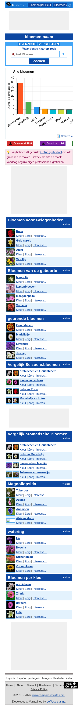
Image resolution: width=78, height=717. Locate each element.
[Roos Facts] (10, 233)
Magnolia (22, 277)
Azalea (20, 499)
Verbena (21, 305)
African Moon (25, 518)
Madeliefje (23, 334)
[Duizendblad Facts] (10, 559)
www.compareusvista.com (48, 695)
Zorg (27, 235)
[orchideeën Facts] (10, 586)
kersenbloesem (26, 286)
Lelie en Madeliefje (32, 454)
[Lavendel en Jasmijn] (12, 465)
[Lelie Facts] (10, 614)
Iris (18, 538)
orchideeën (23, 584)
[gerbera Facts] (10, 605)
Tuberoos (22, 490)
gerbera (21, 602)
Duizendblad (24, 556)
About (19, 685)
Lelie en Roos (29, 389)
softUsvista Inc (56, 701)
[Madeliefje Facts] (10, 336)
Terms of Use (62, 685)
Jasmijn (21, 353)
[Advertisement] (39, 20)
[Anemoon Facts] (10, 511)
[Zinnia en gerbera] (12, 382)
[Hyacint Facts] (10, 549)
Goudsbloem (24, 325)
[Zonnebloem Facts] (10, 568)
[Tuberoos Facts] (10, 492)
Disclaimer (45, 685)
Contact (31, 685)
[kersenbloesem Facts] (10, 288)
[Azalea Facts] (10, 502)
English (10, 678)
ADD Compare (71, 685)
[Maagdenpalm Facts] (10, 298)
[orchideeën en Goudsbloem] (12, 373)
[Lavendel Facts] (10, 346)
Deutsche (58, 678)
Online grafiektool (51, 152)
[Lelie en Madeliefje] (12, 456)
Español (22, 678)
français (46, 678)
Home (9, 685)
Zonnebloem (24, 566)
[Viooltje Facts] (10, 261)
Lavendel (22, 343)
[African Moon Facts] (10, 520)
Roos (19, 231)
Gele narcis (23, 240)
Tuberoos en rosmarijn (35, 472)
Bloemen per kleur (40, 4)
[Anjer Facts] (10, 252)
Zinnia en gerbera (31, 380)
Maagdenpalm (25, 295)
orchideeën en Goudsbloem (38, 371)
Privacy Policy (39, 689)
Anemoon (22, 509)
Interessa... (40, 235)
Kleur (19, 235)
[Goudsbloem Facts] (10, 327)
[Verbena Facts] (10, 307)
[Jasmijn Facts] (10, 355)
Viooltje (21, 259)
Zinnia (20, 593)
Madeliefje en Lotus (32, 398)
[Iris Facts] (10, 540)
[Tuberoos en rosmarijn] (12, 474)
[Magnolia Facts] (10, 279)
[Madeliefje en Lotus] (12, 400)
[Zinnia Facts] (10, 595)
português (34, 678)
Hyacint (21, 547)
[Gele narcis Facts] (10, 242)
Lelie (19, 612)
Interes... (41, 375)
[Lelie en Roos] (12, 391)
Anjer (19, 249)
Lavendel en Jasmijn (33, 463)
